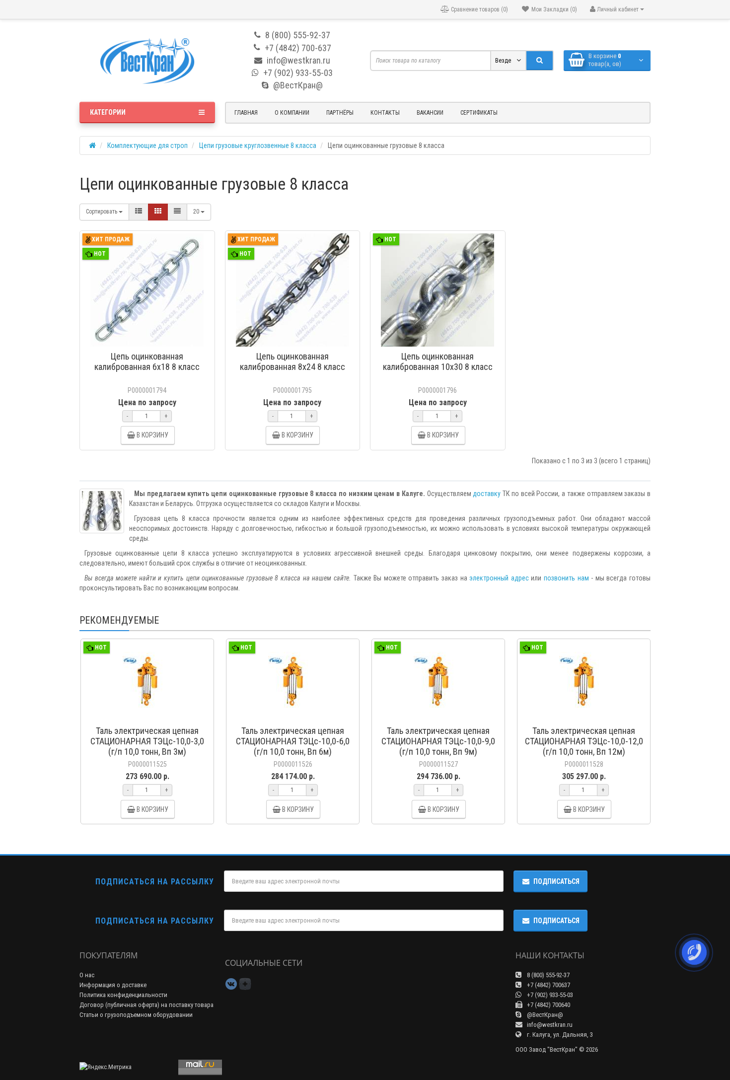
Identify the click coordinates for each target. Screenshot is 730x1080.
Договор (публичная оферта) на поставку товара (146, 1004)
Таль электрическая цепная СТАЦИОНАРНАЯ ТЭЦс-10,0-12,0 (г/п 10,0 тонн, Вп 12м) (584, 741)
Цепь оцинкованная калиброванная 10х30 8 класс (438, 361)
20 (197, 211)
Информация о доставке (112, 985)
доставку (487, 494)
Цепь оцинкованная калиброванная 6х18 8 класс (147, 361)
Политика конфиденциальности (123, 995)
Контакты (385, 112)
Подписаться (556, 881)
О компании (292, 112)
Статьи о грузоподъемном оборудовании (136, 1014)
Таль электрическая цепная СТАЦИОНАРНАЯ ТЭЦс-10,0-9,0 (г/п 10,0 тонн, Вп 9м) (438, 741)
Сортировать (102, 211)
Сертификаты (479, 112)
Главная (246, 112)
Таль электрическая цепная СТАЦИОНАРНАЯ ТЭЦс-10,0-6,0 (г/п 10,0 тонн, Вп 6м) (293, 741)
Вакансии (430, 112)
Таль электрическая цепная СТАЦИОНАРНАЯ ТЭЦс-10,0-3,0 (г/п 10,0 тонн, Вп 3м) (147, 741)
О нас (86, 975)
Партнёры (340, 112)
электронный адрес (499, 578)
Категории (108, 112)
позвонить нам (566, 578)
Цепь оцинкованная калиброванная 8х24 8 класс (292, 361)
